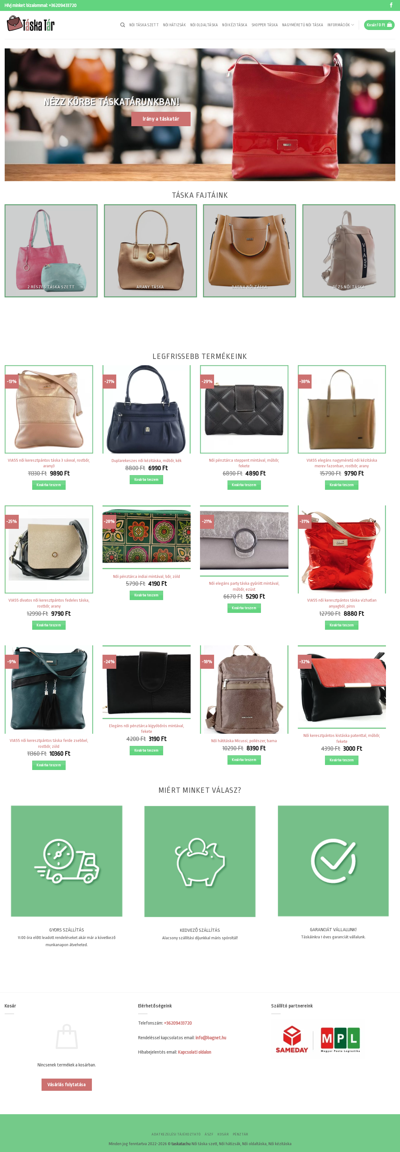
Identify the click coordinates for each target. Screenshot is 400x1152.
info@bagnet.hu (211, 1037)
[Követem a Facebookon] (391, 5)
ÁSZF (209, 1134)
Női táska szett (144, 25)
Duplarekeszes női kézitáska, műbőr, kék (147, 460)
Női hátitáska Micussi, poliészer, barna (244, 740)
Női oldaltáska (204, 25)
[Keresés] (122, 25)
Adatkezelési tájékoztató (176, 1134)
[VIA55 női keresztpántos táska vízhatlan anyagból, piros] (342, 549)
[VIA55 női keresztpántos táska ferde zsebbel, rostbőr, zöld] (49, 689)
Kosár (223, 1134)
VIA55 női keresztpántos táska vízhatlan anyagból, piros (342, 603)
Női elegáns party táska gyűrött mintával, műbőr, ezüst (244, 586)
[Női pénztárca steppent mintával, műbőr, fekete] (244, 409)
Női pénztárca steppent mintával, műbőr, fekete (244, 463)
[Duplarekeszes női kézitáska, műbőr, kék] (146, 409)
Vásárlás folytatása (67, 1084)
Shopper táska (265, 25)
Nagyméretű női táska (302, 25)
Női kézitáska (234, 25)
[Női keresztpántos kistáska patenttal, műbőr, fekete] (342, 687)
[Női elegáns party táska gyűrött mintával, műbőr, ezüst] (244, 541)
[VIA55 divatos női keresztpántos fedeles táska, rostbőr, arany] (49, 549)
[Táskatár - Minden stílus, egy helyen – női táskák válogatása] (36, 25)
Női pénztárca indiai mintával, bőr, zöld (146, 576)
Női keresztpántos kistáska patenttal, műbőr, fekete (341, 738)
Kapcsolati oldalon (194, 1052)
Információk (339, 25)
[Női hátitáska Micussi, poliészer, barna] (244, 689)
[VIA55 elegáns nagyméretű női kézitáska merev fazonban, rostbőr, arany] (342, 409)
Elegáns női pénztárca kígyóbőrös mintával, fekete (146, 728)
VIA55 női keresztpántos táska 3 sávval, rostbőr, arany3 (49, 463)
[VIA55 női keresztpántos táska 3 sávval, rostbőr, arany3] (49, 409)
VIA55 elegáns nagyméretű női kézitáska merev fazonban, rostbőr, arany (342, 463)
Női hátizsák (174, 25)
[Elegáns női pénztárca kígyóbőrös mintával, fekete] (146, 682)
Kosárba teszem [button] (49, 485)
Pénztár (240, 1134)
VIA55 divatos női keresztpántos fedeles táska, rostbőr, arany (48, 603)
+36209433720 (63, 5)
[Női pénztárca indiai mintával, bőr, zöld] (146, 537)
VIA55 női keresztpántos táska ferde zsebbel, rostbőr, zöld (49, 743)
